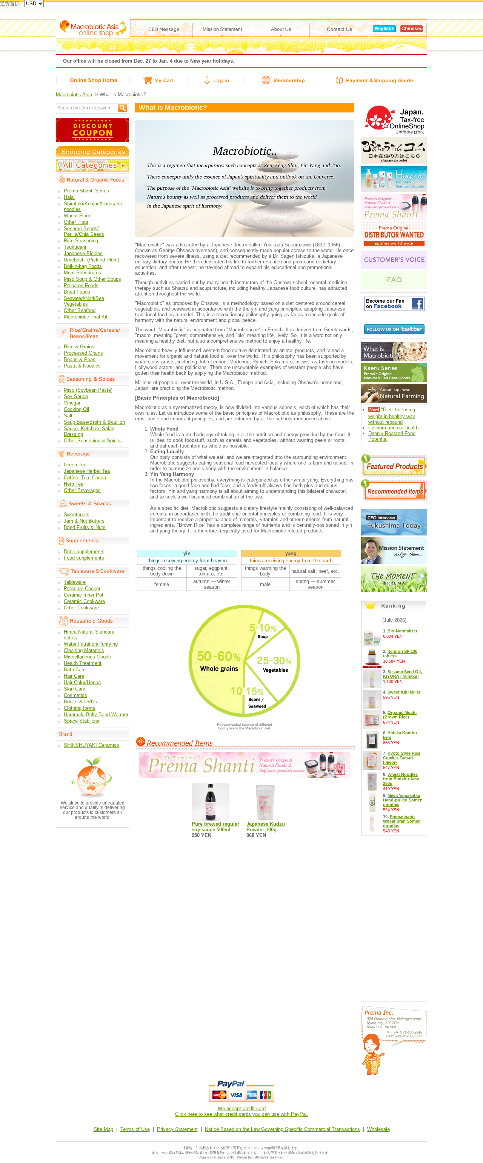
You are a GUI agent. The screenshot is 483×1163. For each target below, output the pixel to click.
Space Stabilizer (82, 721)
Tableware (75, 582)
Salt (68, 415)
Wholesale (378, 1129)
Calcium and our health (393, 428)
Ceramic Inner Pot (83, 595)
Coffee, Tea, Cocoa (85, 477)
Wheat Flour (77, 215)
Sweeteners (76, 514)
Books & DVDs (80, 702)
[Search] (123, 108)
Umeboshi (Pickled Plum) (91, 260)
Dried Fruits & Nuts (85, 527)
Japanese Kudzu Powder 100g (265, 826)
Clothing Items (79, 708)
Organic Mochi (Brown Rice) (400, 714)
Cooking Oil (76, 409)
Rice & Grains (79, 346)
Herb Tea (73, 484)
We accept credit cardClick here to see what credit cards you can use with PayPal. (241, 1111)
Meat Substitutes (82, 272)
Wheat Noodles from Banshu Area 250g (401, 779)
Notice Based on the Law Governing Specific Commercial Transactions (282, 1129)
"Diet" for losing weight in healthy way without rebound (391, 416)
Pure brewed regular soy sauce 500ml (215, 826)
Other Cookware (81, 608)
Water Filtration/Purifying (91, 644)
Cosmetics (75, 695)
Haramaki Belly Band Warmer (96, 714)
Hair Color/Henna (82, 682)
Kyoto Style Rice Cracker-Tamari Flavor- (401, 758)
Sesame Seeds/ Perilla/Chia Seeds (84, 231)
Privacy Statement (177, 1129)
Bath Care (75, 669)
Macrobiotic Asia (74, 94)
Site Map (103, 1129)
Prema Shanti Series (86, 191)
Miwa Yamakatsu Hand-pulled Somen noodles (403, 800)
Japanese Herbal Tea (87, 471)
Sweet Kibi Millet (404, 692)
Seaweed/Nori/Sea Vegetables (84, 301)
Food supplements (84, 558)
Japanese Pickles (83, 253)
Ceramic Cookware (84, 601)
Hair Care (74, 676)
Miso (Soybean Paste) (88, 390)
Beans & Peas (79, 359)
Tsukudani (75, 247)
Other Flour (76, 222)
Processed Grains (83, 353)
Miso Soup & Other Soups (92, 279)
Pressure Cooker (82, 588)
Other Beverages (82, 490)
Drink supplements (84, 551)
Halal (69, 197)
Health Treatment (83, 663)
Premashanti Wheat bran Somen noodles (402, 821)
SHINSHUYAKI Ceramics (91, 745)
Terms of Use (135, 1129)
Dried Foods (77, 292)
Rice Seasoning (81, 240)
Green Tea (75, 465)
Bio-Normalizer (402, 631)
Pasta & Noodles (82, 366)
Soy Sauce (76, 396)
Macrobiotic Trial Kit (86, 317)
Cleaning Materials (84, 650)
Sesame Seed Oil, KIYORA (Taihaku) (402, 673)
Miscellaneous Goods (87, 657)
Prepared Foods (81, 285)
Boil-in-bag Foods (83, 266)
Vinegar (72, 403)
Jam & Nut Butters (84, 521)
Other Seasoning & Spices (93, 440)
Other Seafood (79, 310)
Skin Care (74, 689)
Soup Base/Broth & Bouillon (94, 422)
